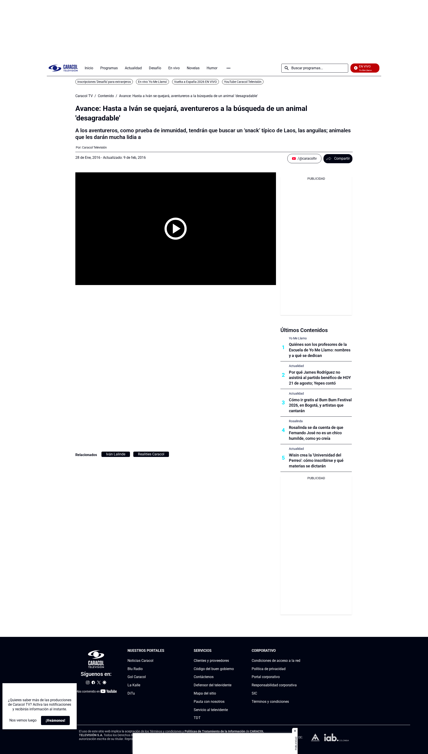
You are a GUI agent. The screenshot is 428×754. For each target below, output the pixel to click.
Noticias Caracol (140, 660)
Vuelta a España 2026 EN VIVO (195, 82)
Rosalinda (296, 421)
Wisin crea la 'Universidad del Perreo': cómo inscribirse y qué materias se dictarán (316, 461)
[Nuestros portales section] (165, 650)
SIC (254, 693)
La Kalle (134, 685)
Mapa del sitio (205, 693)
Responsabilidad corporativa (274, 685)
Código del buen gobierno (214, 668)
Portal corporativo (266, 677)
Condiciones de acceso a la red (276, 660)
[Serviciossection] (232, 650)
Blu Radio (135, 668)
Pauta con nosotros (209, 701)
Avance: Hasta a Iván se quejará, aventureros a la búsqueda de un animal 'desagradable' (188, 96)
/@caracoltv (307, 158)
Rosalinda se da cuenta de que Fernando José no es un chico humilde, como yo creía (316, 433)
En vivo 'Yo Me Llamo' (152, 82)
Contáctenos (204, 677)
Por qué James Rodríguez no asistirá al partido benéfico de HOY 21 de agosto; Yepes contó (320, 378)
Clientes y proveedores (211, 660)
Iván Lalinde (115, 454)
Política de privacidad (269, 668)
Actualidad (296, 366)
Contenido (106, 96)
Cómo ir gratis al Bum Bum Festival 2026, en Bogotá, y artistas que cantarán (320, 405)
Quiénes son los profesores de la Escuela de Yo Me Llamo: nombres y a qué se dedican (319, 350)
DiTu (131, 693)
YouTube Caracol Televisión (242, 82)
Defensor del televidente (212, 685)
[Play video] (176, 229)
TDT (197, 718)
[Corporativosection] (299, 650)
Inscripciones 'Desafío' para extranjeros (104, 82)
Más (228, 68)
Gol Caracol (137, 677)
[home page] (63, 68)
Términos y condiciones (270, 701)
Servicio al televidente (211, 709)
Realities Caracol (151, 454)
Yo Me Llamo (298, 338)
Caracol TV (84, 96)
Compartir (342, 158)
